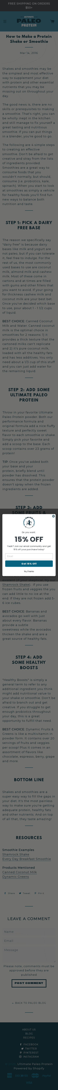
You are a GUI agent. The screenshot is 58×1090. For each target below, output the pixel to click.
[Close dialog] (53, 516)
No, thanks (29, 571)
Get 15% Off (28, 563)
